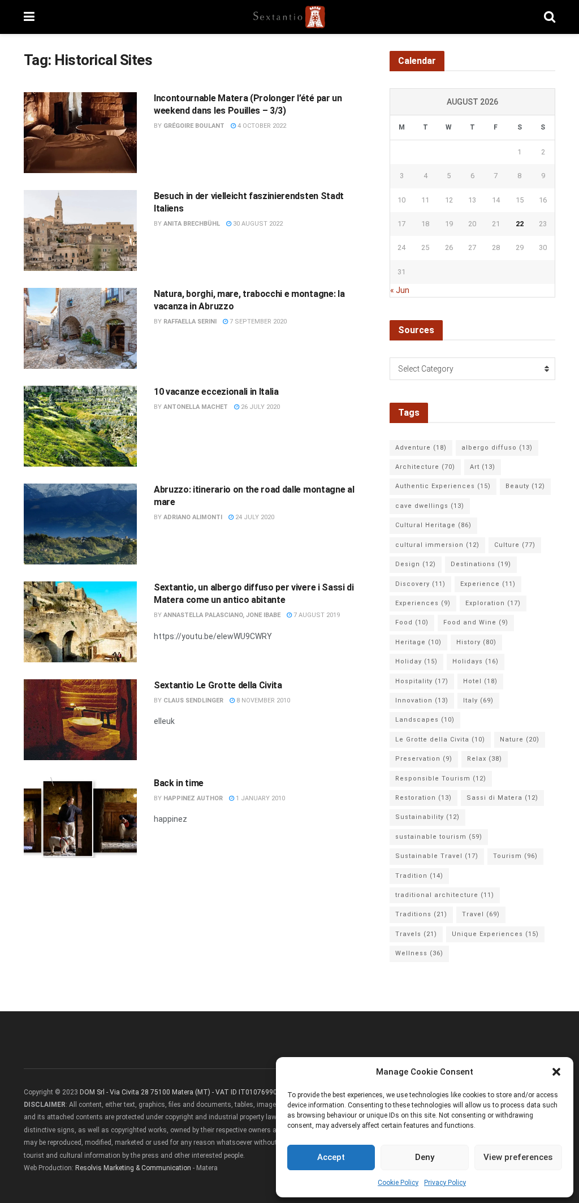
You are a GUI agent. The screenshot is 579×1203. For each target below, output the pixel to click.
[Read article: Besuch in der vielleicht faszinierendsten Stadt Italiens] (80, 230)
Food (412, 622)
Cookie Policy (398, 1183)
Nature (519, 739)
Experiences (423, 603)
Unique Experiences (495, 934)
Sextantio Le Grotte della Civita (218, 685)
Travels (416, 934)
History (476, 642)
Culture (514, 545)
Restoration (423, 797)
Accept (331, 1157)
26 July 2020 (259, 407)
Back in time (179, 783)
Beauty (525, 486)
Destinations (481, 564)
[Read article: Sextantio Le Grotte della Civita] (80, 719)
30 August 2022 (257, 223)
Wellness (419, 953)
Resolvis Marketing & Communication (133, 1168)
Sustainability (427, 817)
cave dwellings (429, 506)
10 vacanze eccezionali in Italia (216, 391)
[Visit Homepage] (289, 17)
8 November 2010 (262, 700)
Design (415, 564)
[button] (556, 1071)
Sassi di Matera (502, 797)
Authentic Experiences (443, 486)
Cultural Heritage (433, 525)
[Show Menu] (29, 17)
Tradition (419, 875)
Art (482, 467)
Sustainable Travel (436, 856)
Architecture (425, 467)
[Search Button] (549, 17)
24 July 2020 (254, 517)
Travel (481, 914)
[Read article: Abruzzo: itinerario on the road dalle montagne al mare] (80, 524)
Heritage (418, 642)
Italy (478, 700)
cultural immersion (437, 545)
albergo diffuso (497, 447)
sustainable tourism (438, 836)
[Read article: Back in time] (80, 817)
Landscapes (425, 719)
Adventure (421, 447)
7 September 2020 (257, 321)
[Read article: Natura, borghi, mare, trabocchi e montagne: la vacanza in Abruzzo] (80, 328)
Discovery (420, 584)
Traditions (421, 914)
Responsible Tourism (440, 778)
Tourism (515, 856)
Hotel (480, 681)
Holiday (416, 661)
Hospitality (421, 681)
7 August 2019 (316, 615)
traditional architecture (444, 895)
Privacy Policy (445, 1183)
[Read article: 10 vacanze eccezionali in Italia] (80, 426)
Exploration (493, 603)
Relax (484, 758)
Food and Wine (475, 622)
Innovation (421, 700)
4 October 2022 (261, 126)
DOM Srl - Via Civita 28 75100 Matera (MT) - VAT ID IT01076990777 (184, 1092)
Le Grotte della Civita (440, 739)
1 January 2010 (259, 798)
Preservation (423, 758)
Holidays (475, 661)
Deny (424, 1157)
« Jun (399, 290)
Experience (488, 584)
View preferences (517, 1157)
